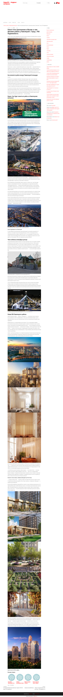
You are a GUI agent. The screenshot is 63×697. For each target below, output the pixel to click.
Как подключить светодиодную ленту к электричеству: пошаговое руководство (53, 113)
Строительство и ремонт (50, 56)
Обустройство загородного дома (51, 39)
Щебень (48, 61)
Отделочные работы (50, 41)
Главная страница (6, 25)
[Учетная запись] (54, 3)
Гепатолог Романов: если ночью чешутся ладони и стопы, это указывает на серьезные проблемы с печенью (53, 96)
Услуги (10, 22)
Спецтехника (48, 50)
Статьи (19, 22)
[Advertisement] (31, 13)
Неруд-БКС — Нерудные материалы (9, 3)
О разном (48, 37)
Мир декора (48, 33)
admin (14, 27)
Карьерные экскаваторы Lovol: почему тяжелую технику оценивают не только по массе (53, 78)
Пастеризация (53, 105)
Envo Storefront (37, 693)
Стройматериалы (49, 60)
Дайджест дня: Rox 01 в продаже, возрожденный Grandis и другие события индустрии (53, 109)
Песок (47, 43)
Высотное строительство (50, 30)
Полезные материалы (50, 45)
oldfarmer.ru (35, 696)
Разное (48, 46)
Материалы (5, 22)
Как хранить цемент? (55, 120)
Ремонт (48, 48)
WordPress (30, 693)
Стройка (48, 58)
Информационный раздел (13, 25)
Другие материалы (49, 32)
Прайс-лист (14, 22)
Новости (22, 22)
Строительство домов (50, 54)
